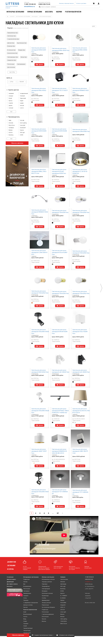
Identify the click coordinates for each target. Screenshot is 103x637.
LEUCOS (10, 132)
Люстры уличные (46, 602)
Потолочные (10, 64)
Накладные (26, 591)
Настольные (26, 588)
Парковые (44, 584)
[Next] (62, 513)
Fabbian (62, 600)
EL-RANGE (63, 598)
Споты (25, 598)
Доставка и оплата (12, 584)
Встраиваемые (27, 586)
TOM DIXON (63, 621)
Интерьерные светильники (15, 12)
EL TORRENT (63, 595)
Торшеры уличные (47, 581)
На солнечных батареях (48, 607)
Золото (25, 616)
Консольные (45, 616)
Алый (24, 612)
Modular (10, 130)
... (53, 513)
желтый (22, 105)
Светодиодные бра (12, 57)
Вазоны (44, 621)
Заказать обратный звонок (66, 3)
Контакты (9, 586)
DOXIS (21, 135)
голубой (11, 103)
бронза (10, 100)
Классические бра (12, 53)
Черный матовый (27, 628)
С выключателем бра (13, 39)
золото (22, 108)
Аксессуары (49, 12)
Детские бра (10, 43)
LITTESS (12, 3)
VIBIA (10, 120)
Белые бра (24, 57)
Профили (25, 595)
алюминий (11, 93)
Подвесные (26, 579)
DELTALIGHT (23, 127)
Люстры (25, 581)
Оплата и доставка (81, 3)
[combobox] (94, 26)
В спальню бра (11, 50)
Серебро (25, 623)
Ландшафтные (46, 586)
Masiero (62, 614)
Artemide (11, 123)
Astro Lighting (23, 123)
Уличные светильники (34, 12)
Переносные (45, 605)
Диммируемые (27, 593)
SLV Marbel (11, 127)
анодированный (24, 93)
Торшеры (25, 600)
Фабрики (59, 12)
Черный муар (26, 630)
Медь (24, 619)
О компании (10, 577)
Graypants (63, 605)
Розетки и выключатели (73, 12)
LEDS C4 (62, 607)
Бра (24, 584)
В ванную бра (11, 46)
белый (10, 98)
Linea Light (22, 125)
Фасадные (44, 591)
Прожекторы (45, 595)
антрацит (11, 96)
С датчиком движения (48, 614)
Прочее (25, 607)
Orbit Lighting (63, 619)
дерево (10, 105)
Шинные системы (28, 605)
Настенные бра (11, 36)
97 (58, 513)
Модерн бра (21, 50)
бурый (21, 100)
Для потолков (11, 67)
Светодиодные (21, 64)
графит (22, 103)
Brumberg (11, 135)
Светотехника (64, 579)
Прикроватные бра (12, 32)
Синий (25, 626)
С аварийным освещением (30, 602)
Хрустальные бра (21, 43)
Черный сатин (27, 633)
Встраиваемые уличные (48, 579)
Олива (25, 621)
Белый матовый (27, 614)
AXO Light (22, 132)
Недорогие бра (11, 60)
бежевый (22, 96)
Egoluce (22, 130)
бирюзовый (23, 98)
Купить (41, 64)
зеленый (11, 108)
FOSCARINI (63, 602)
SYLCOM (22, 120)
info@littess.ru (29, 6)
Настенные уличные (47, 593)
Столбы (44, 598)
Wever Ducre (12, 125)
